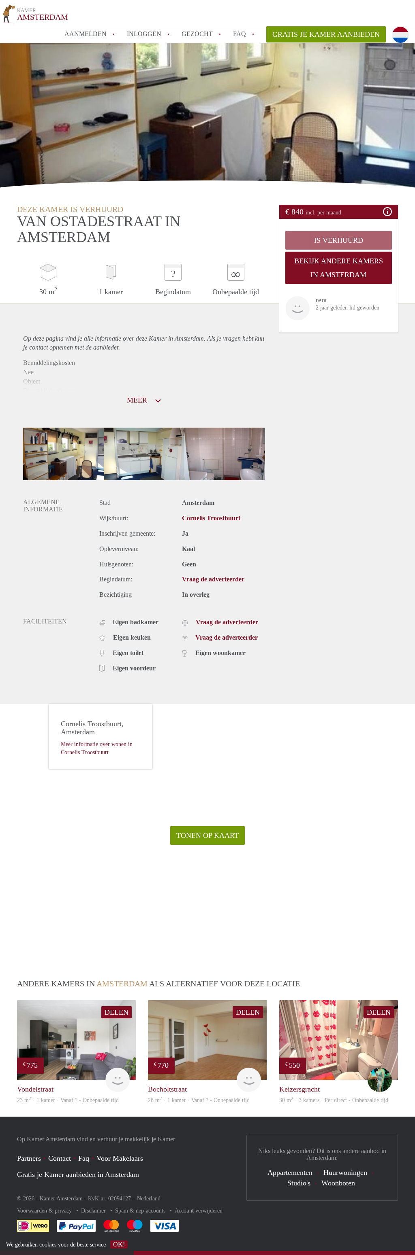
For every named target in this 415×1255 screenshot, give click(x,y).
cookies (47, 1245)
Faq (83, 1158)
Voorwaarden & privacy (45, 1211)
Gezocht (197, 33)
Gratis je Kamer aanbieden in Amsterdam (78, 1174)
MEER (138, 400)
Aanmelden (85, 33)
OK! (119, 1244)
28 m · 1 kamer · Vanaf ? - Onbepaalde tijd (199, 1100)
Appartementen (289, 1172)
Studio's (298, 1183)
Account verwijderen (198, 1211)
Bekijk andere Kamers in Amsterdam (338, 268)
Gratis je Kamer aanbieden (326, 34)
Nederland (148, 1199)
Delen (116, 1012)
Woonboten (338, 1183)
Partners (29, 1158)
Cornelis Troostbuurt (211, 518)
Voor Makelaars (119, 1158)
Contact (59, 1158)
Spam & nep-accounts (141, 1211)
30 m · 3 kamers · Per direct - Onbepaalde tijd (333, 1100)
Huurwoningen (345, 1172)
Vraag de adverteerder (213, 579)
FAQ (239, 33)
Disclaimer (94, 1211)
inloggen (144, 33)
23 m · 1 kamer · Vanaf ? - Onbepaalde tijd (68, 1100)
